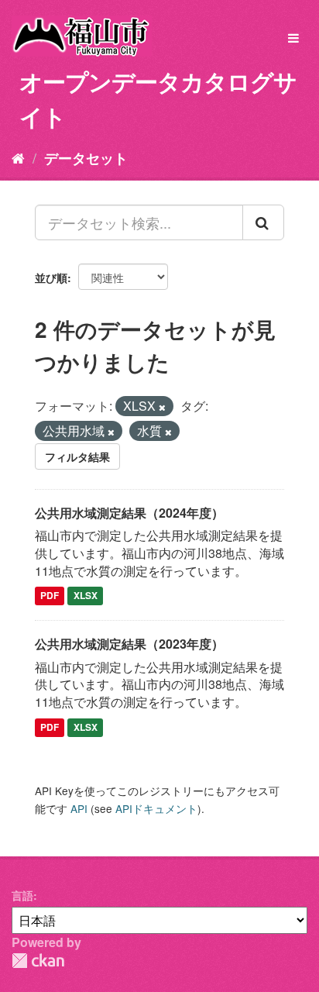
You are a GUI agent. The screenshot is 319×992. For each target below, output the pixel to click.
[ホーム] (18, 157)
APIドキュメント (156, 808)
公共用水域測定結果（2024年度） (129, 513)
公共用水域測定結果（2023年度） (129, 644)
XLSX (86, 596)
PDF (49, 596)
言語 (22, 895)
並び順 (51, 277)
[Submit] (263, 222)
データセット (86, 158)
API (78, 808)
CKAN (38, 960)
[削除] (162, 407)
